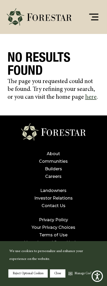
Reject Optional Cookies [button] (28, 273)
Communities (53, 161)
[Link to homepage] (53, 134)
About (53, 153)
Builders (53, 168)
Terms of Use (53, 234)
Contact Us (53, 205)
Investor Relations (53, 198)
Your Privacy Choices (53, 227)
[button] (82, 273)
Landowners (53, 190)
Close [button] (57, 273)
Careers (53, 176)
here (91, 97)
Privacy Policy (53, 219)
